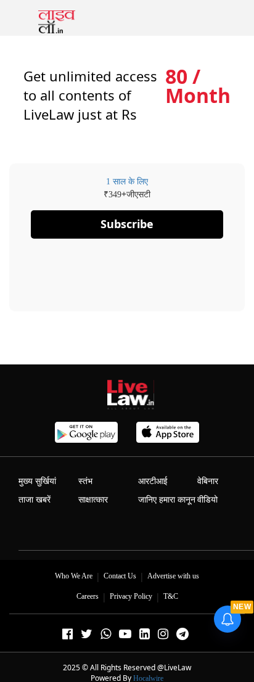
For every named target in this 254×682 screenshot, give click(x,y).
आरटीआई (153, 481)
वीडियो (207, 499)
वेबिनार (207, 481)
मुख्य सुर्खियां (37, 481)
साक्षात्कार (93, 499)
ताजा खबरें (34, 499)
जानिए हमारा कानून (166, 499)
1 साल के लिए (127, 181)
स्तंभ (85, 481)
